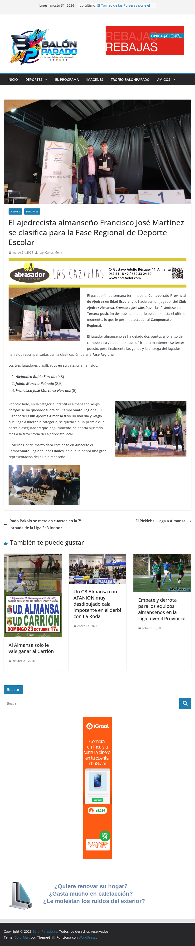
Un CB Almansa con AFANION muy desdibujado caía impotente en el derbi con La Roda (97, 603)
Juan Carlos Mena (50, 252)
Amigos (163, 79)
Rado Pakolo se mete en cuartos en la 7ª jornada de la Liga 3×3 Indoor (46, 524)
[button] (45, 79)
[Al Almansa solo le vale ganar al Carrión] (33, 557)
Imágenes (94, 79)
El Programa (67, 79)
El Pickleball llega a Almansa (160, 520)
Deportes (33, 79)
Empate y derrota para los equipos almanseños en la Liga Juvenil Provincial (161, 609)
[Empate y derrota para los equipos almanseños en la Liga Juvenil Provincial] (162, 557)
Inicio (13, 79)
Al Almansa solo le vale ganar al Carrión (31, 648)
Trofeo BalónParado (130, 79)
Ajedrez (15, 211)
